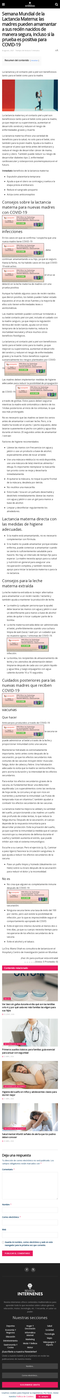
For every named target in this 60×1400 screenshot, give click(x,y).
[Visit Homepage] (30, 4)
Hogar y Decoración (30, 1327)
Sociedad (49, 1330)
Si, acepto (43, 1396)
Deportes (10, 1326)
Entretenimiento (10, 1340)
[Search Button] (56, 4)
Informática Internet (14, 1044)
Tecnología (50, 1334)
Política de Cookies (24, 1396)
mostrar (34, 60)
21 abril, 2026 (8, 1099)
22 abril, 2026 (8, 1056)
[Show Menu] (3, 4)
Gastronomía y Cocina (10, 1346)
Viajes (49, 1338)
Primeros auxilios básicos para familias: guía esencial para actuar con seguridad (28, 1051)
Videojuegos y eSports (49, 1343)
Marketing (30, 1339)
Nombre (7, 1204)
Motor (30, 1347)
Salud (7, 999)
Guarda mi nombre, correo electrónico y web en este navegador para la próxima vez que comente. (29, 1243)
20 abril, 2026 (8, 1141)
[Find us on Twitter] (33, 1270)
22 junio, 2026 (8, 1014)
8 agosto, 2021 (8, 50)
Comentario (8, 1169)
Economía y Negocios (10, 1331)
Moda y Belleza (30, 1343)
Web (4, 1229)
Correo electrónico (11, 1217)
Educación (10, 1336)
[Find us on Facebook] (27, 1269)
